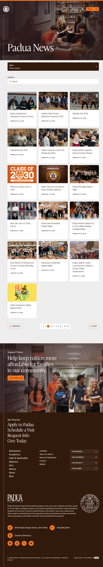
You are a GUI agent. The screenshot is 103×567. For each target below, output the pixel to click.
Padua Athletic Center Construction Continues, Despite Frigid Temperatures (83, 267)
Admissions (15, 450)
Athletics (13, 461)
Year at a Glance (46, 454)
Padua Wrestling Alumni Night (82, 188)
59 (68, 326)
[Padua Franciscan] (4, 9)
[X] (24, 543)
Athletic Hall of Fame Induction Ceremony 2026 (52, 115)
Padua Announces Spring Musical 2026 (20, 306)
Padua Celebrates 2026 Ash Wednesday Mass (52, 151)
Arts (11, 465)
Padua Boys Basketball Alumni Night (50, 264)
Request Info (18, 435)
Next (95, 326)
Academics (14, 454)
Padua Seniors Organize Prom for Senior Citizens (83, 151)
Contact (43, 461)
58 (65, 326)
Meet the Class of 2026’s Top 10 (20, 225)
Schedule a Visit (21, 430)
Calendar (43, 451)
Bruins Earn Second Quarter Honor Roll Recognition (52, 188)
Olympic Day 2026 (80, 113)
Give (11, 476)
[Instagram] (17, 543)
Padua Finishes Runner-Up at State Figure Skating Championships (83, 226)
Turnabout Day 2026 (19, 150)
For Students (78, 457)
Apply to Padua (21, 424)
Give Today (17, 441)
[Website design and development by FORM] (86, 559)
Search (11, 77)
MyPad (42, 464)
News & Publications (48, 457)
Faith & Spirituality (18, 458)
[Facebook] (10, 543)
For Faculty (77, 463)
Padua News (14, 68)
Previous (16, 326)
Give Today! (14, 378)
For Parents (77, 451)
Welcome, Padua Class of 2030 (20, 188)
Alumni (12, 469)
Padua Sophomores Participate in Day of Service (22, 115)
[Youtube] (31, 543)
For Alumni (76, 468)
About (12, 472)
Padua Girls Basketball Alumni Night (50, 225)
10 (60, 326)
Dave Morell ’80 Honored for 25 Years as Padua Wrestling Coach (22, 265)
